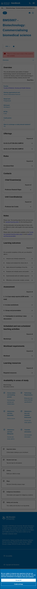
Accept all (18, 580)
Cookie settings (18, 584)
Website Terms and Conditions (25, 576)
